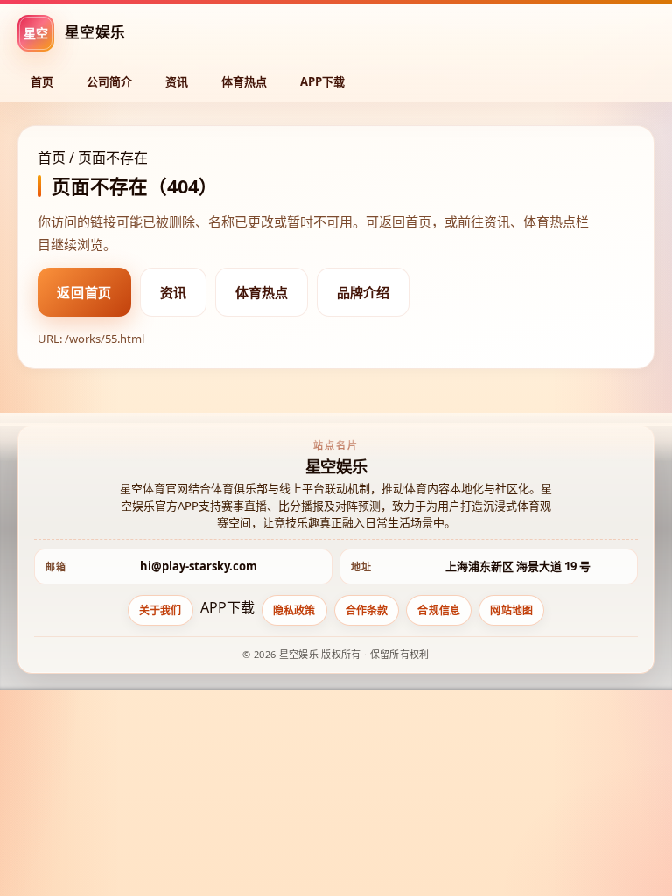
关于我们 (160, 610)
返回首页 (84, 292)
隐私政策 (294, 610)
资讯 (176, 81)
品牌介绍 (363, 292)
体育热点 (244, 81)
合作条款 (367, 610)
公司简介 (109, 81)
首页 (42, 81)
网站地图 (511, 610)
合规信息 (438, 610)
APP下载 (322, 81)
